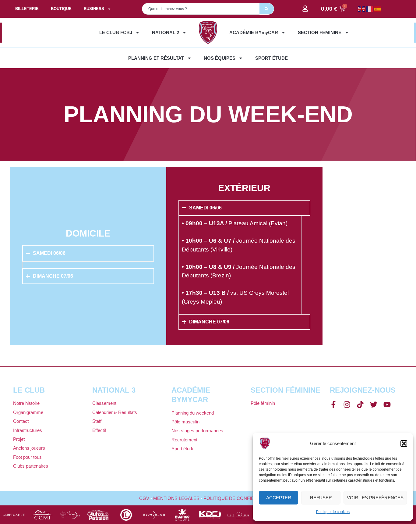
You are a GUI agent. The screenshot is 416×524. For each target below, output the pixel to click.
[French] (370, 8)
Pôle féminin (263, 403)
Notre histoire (26, 403)
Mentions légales (176, 498)
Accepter (278, 497)
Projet (19, 439)
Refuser (321, 497)
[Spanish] (378, 8)
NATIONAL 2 (165, 32)
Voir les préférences (375, 497)
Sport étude (271, 58)
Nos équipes (219, 58)
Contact (21, 421)
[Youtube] (387, 404)
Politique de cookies (333, 512)
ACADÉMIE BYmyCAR (253, 32)
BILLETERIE (27, 8)
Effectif (99, 430)
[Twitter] (373, 404)
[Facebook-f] (333, 404)
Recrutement (184, 439)
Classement (104, 403)
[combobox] (200, 9)
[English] (362, 8)
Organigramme (28, 412)
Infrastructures (27, 430)
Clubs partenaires (30, 466)
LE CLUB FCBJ (115, 32)
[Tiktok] (360, 404)
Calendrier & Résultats (114, 412)
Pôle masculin (185, 421)
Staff (96, 421)
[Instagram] (347, 404)
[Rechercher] (266, 9)
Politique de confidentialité (240, 498)
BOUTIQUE (61, 8)
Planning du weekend (192, 412)
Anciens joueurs (29, 448)
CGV (144, 498)
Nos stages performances (197, 430)
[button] (404, 443)
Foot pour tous (27, 457)
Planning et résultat (156, 58)
